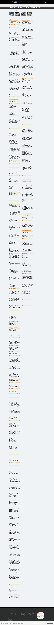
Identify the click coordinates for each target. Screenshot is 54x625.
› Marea (10, 221)
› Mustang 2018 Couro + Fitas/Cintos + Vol (14, 273)
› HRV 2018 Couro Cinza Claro (25, 111)
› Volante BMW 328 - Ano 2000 (13, 346)
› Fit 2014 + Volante (24, 100)
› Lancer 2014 (23, 262)
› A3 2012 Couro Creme (12, 107)
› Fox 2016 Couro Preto (12, 478)
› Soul (22, 201)
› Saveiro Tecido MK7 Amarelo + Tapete (14, 532)
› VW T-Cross (10, 592)
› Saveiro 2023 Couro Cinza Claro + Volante (14, 542)
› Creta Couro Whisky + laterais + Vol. (26, 136)
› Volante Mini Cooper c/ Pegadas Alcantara (14, 151)
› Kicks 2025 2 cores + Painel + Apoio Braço (27, 286)
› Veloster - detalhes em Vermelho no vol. (27, 167)
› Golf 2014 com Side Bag (12, 500)
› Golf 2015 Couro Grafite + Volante (13, 502)
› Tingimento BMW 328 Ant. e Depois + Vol (14, 402)
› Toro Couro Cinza (11, 240)
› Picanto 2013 (23, 200)
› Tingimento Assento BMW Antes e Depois (14, 149)
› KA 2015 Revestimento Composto (13, 271)
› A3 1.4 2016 (10, 112)
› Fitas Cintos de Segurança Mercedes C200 (14, 53)
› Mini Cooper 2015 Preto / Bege (13, 141)
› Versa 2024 (23, 294)
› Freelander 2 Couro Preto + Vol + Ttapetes (27, 225)
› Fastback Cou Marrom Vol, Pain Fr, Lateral (14, 212)
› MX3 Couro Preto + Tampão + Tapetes (26, 236)
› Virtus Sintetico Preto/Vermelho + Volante (14, 569)
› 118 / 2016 (10, 132)
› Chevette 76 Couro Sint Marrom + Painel (14, 67)
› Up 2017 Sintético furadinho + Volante (14, 579)
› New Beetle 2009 (11, 509)
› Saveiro (10, 530)
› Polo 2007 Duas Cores (12, 518)
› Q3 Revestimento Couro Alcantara (13, 121)
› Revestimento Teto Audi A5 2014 (13, 80)
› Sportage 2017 (24, 206)
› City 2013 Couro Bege (24, 89)
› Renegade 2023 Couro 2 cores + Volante (27, 194)
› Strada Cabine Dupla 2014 (12, 236)
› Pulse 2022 (10, 228)
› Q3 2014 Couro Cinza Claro (12, 119)
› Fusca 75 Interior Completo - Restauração (14, 482)
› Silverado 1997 (24, 44)
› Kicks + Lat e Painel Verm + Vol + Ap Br (27, 277)
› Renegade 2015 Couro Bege (25, 186)
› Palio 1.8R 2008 (11, 225)
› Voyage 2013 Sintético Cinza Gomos (13, 576)
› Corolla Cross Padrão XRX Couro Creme (14, 433)
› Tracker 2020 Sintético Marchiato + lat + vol (27, 60)
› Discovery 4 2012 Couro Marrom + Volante (27, 223)
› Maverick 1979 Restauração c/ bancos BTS (14, 34)
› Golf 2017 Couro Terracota (12, 503)
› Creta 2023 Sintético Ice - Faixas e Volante (27, 131)
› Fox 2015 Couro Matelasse (12, 477)
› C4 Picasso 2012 (11, 186)
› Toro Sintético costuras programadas (13, 248)
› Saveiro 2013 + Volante (12, 540)
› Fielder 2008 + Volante (12, 438)
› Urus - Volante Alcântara (25, 218)
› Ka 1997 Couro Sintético (12, 268)
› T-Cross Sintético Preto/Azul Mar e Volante (14, 546)
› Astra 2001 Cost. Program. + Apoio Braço (14, 289)
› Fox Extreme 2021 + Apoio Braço (13, 479)
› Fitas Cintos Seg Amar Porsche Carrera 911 (14, 334)
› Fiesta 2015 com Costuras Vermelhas (14, 261)
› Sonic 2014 (23, 46)
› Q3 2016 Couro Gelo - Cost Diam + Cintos (14, 120)
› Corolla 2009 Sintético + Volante (13, 426)
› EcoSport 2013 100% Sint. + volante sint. (14, 257)
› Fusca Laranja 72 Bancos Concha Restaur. (14, 481)
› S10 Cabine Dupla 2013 (25, 51)
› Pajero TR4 (23, 269)
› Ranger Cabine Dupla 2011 (12, 277)
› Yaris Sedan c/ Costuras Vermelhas (13, 449)
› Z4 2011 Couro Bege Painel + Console (14, 156)
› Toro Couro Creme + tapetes (12, 243)
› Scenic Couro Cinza (11, 377)
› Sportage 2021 (24, 209)
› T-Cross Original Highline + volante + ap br (14, 556)
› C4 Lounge (10, 187)
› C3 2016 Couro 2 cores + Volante (13, 178)
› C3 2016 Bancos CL (11, 182)
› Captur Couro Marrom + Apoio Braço (13, 359)
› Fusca (10, 480)
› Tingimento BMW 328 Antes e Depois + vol (14, 148)
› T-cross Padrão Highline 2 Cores (13, 547)
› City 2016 (23, 92)
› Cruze (10, 306)
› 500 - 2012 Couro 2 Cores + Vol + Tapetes (14, 206)
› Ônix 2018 (23, 34)
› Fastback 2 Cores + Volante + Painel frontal (14, 211)
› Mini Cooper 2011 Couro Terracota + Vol (14, 139)
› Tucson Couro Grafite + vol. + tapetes (26, 173)
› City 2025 (23, 93)
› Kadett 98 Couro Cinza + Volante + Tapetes (27, 24)
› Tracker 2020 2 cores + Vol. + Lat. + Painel (27, 65)
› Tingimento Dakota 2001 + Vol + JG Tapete (14, 413)
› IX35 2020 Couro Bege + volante (26, 161)
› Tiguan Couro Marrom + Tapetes (13, 567)
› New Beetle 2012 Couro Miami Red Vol (14, 511)
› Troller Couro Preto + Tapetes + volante (27, 196)
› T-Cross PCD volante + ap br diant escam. (14, 555)
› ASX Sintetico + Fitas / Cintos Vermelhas (27, 254)
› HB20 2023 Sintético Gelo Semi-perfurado (27, 154)
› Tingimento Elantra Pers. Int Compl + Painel (14, 406)
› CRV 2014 (23, 97)
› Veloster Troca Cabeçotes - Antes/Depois (14, 88)
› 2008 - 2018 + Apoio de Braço (13, 317)
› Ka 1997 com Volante (12, 269)
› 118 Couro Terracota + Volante (13, 133)
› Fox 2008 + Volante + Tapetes (13, 474)
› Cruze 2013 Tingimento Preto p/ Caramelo (14, 307)
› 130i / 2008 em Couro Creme (12, 135)
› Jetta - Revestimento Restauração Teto (14, 508)
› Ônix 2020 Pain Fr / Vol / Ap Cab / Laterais (27, 36)
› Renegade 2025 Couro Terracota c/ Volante (27, 195)
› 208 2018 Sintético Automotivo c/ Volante (14, 312)
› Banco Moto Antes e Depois (12, 324)
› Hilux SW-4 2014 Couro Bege (13, 441)
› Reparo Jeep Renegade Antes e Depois (14, 79)
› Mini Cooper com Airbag (12, 142)
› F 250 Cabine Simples (12, 285)
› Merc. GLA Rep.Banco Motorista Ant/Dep (14, 340)
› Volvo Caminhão (11, 589)
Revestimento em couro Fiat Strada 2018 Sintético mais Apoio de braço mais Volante (24, 7)
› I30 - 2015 (23, 158)
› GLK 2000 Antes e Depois (25, 245)
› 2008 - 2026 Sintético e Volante (13, 319)
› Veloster (23, 169)
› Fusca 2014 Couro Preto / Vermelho (13, 485)
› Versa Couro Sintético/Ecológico (26, 293)
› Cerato (23, 210)
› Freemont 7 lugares (11, 219)
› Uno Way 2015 (11, 249)
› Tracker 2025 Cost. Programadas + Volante (27, 67)
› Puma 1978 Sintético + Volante (13, 353)
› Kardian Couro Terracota (12, 367)
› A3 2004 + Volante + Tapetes (12, 106)
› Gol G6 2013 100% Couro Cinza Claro (14, 492)
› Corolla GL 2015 (11, 424)
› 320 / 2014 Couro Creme (12, 136)
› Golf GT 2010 (11, 497)
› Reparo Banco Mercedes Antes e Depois (14, 75)
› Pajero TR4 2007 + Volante (25, 270)
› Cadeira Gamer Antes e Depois (13, 38)
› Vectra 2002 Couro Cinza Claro (26, 72)
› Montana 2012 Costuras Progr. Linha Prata (27, 29)
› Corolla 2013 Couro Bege (12, 423)
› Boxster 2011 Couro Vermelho (13, 329)
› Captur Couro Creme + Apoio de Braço (14, 358)
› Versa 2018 (23, 292)
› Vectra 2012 (23, 75)
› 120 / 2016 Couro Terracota (12, 134)
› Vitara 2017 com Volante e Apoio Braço (14, 386)
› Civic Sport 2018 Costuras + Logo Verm (27, 86)
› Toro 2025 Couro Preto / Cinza (13, 247)
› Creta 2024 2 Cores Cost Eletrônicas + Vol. (27, 130)
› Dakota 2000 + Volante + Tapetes (13, 194)
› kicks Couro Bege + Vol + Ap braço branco (27, 279)
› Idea (9, 222)
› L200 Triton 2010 (24, 263)
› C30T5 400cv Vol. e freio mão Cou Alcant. (14, 597)
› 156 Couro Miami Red (12, 101)
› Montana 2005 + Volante (25, 28)
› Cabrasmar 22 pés (11, 25)
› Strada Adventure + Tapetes (12, 234)
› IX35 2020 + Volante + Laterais (26, 162)
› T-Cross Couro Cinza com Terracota (13, 553)
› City (22, 87)
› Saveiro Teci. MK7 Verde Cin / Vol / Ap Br (14, 531)
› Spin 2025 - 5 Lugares (24, 50)
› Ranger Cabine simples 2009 (12, 276)
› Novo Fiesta (10, 262)
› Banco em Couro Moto (12, 323)
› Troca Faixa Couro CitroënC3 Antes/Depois (14, 81)
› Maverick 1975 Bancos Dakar (13, 33)
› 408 (9, 315)
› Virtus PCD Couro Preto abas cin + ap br (14, 570)
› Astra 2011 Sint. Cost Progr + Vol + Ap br (14, 291)
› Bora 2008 (10, 470)
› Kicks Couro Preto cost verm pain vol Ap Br (27, 278)
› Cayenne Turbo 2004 (11, 331)
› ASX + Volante (23, 255)
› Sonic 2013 (23, 45)
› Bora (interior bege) (11, 471)
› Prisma (23, 42)
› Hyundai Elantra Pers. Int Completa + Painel (14, 72)
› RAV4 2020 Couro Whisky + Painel (13, 447)
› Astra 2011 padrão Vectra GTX (13, 292)
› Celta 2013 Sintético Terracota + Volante (14, 299)
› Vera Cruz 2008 (24, 170)
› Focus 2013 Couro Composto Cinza (13, 265)
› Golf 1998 (10, 494)
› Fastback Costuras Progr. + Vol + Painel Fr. (14, 213)
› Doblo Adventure (11, 218)
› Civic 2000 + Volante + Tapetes (26, 80)
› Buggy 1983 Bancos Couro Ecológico (13, 63)
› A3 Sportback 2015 (11, 111)
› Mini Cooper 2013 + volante (12, 140)
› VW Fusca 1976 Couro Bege (12, 93)
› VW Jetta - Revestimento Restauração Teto (14, 94)
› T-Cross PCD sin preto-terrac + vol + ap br (14, 554)
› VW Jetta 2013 (11, 591)
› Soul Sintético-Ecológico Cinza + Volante (27, 202)
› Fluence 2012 (11, 365)
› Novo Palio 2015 (11, 233)
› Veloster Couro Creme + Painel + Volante (27, 168)
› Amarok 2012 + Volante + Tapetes (13, 467)
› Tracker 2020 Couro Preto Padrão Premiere (27, 66)
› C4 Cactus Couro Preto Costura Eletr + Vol (14, 180)
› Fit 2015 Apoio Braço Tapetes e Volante (27, 103)
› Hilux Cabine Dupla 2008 (12, 440)
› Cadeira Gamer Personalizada (13, 39)
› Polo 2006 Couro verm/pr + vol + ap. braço (14, 517)
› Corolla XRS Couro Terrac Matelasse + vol (14, 430)
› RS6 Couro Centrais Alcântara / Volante (14, 123)
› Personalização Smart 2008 (25, 248)
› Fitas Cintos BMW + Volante (12, 50)
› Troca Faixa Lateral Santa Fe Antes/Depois (27, 165)
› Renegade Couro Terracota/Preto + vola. (27, 185)
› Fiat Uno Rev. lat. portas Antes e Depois (14, 65)
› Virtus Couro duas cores (12, 568)
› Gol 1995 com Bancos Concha (13, 489)
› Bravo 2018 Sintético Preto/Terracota (13, 210)
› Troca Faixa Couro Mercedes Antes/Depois (14, 82)
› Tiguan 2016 (10, 564)
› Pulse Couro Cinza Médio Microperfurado (14, 226)
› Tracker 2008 (23, 57)
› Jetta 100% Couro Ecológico (12, 507)
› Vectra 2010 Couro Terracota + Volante (27, 74)
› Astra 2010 (10, 290)
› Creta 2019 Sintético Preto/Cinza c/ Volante (27, 128)
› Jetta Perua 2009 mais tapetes (13, 504)
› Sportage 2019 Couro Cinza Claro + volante (27, 208)
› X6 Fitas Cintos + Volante (12, 155)
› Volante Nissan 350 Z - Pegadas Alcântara (14, 347)
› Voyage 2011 (10, 575)
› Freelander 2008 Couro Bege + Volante (27, 224)
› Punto (10, 229)
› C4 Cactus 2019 (11, 185)
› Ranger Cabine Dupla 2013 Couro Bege (14, 278)
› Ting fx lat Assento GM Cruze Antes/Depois (14, 66)
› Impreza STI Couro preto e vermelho (13, 380)
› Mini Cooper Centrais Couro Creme (13, 143)
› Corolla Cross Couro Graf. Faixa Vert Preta (14, 431)
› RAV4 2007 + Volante (11, 445)
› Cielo (9, 169)
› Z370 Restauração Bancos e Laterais (26, 297)
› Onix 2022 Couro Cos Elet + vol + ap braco (27, 38)
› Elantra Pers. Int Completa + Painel (26, 145)
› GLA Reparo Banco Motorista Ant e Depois (27, 244)
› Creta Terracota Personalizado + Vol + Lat (27, 143)
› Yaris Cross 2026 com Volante (13, 452)
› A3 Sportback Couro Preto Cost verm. (14, 115)
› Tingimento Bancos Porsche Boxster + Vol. (14, 86)
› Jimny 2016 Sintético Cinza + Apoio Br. (14, 384)
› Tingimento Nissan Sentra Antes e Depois (14, 412)
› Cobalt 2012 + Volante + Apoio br (13, 300)
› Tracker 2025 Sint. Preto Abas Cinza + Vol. (27, 68)
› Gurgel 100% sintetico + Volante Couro (14, 71)
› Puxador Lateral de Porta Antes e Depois (14, 83)
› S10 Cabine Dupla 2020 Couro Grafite (26, 53)
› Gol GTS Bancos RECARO (12, 496)
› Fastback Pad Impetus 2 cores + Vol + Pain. (14, 214)
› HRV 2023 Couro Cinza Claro (25, 117)
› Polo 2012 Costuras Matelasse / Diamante (14, 519)
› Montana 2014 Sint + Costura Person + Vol (27, 30)
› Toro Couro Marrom (11, 244)
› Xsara (10, 190)
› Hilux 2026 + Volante (11, 439)
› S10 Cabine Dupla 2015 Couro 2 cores (27, 52)
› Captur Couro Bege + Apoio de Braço (13, 357)
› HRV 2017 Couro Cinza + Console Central (27, 108)
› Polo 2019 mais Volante (12, 524)
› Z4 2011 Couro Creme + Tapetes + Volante (14, 157)
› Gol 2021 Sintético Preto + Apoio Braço (14, 493)
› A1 (9, 104)
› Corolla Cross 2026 (11, 434)
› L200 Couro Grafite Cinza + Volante (26, 265)
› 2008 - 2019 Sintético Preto (12, 318)
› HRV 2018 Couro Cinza (25, 110)
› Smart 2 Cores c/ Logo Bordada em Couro (14, 390)
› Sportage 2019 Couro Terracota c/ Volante (27, 207)
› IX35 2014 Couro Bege (25, 160)
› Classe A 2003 (23, 241)
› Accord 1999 (23, 79)
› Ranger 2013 (10, 279)
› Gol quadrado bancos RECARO (13, 487)
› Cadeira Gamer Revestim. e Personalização (14, 40)
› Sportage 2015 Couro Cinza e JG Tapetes (27, 205)
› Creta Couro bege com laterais (26, 139)
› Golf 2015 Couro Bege (12, 501)
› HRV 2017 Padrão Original (25, 109)
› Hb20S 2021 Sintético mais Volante (26, 147)
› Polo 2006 (10, 516)
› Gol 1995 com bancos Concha (13, 31)
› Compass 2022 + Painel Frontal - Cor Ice (27, 181)
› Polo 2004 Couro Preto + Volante (13, 515)
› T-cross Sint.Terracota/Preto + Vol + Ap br (14, 549)
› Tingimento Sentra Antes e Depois (26, 291)
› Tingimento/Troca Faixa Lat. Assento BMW (14, 150)
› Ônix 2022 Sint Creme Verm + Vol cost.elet (27, 37)
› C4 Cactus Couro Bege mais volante (13, 181)
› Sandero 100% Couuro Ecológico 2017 (14, 376)
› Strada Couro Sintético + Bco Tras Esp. (14, 235)
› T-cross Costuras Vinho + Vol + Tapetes (14, 548)
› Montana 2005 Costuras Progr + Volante (27, 27)
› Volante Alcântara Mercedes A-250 (26, 251)
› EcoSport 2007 (11, 254)
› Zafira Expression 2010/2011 (25, 76)
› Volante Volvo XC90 (11, 349)
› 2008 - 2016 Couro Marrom (12, 316)
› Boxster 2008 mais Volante (12, 330)
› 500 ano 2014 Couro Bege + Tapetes (13, 207)
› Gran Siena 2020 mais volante (13, 220)
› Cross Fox (10, 472)
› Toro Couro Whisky (11, 241)
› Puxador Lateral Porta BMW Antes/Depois (14, 147)
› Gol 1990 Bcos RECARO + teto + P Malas (14, 488)
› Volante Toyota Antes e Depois (13, 343)
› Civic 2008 (23, 81)
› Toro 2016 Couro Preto (12, 242)
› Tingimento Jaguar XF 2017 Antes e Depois (14, 409)
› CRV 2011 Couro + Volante (25, 96)
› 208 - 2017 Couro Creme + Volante (26, 309)
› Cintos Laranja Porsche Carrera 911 (13, 47)
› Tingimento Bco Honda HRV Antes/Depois (14, 414)
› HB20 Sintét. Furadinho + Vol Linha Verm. (27, 146)
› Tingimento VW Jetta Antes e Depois (13, 418)
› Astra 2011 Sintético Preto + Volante (13, 293)
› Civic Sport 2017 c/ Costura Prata (26, 85)
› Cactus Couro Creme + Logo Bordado (14, 179)
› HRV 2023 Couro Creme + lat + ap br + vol (27, 116)
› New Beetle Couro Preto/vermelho (13, 512)
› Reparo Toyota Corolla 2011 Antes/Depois (14, 341)
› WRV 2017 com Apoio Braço (25, 122)
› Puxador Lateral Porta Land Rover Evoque (27, 226)
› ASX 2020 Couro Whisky (25, 257)
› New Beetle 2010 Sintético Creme (13, 510)
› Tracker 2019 (23, 59)
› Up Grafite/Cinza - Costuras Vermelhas (14, 577)
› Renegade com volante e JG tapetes (26, 192)
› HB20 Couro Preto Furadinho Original (26, 152)
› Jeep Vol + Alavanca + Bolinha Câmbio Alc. (14, 588)
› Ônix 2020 (23, 35)
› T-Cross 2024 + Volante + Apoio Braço (14, 561)
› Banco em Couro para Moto (12, 322)
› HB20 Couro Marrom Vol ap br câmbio (26, 153)
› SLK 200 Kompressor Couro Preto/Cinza (27, 250)
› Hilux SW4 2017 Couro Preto (12, 442)
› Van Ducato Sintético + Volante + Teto (14, 251)
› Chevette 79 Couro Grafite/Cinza (13, 68)
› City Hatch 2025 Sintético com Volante (26, 95)
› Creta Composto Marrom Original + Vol (27, 138)
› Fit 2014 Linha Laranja (25, 101)
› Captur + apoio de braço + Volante (13, 360)
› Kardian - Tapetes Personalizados (13, 369)
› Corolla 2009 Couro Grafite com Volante (14, 425)
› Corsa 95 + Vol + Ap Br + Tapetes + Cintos (14, 304)
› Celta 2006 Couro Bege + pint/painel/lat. (14, 298)
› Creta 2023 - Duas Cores (25, 132)
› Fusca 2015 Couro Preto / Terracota (13, 486)
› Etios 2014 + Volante (11, 437)
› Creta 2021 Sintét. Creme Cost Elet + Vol (27, 129)
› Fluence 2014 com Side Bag (12, 366)
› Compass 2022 (24, 182)
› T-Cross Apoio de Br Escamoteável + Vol (14, 560)
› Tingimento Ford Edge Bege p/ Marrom (14, 283)
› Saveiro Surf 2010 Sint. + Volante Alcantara (14, 538)
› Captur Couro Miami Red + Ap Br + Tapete (14, 361)
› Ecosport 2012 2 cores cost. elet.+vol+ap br (14, 256)
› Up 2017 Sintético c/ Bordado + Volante (14, 578)
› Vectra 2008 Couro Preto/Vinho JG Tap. (27, 73)
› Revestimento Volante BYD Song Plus (14, 161)
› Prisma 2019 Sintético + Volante (26, 43)
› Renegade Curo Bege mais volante (26, 187)
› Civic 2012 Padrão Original (25, 82)
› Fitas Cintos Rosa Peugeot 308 (13, 51)
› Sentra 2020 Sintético (24, 290)
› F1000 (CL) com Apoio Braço (12, 286)
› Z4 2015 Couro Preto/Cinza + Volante (14, 158)
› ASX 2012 (23, 256)
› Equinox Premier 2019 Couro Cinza (26, 23)
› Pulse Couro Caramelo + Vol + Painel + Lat (14, 227)
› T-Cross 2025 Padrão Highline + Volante (14, 563)
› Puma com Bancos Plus (12, 35)
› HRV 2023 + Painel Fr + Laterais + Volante (27, 118)
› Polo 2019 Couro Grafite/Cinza (13, 525)
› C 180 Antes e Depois (24, 242)
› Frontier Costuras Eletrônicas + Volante (27, 276)
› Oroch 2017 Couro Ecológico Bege (13, 374)
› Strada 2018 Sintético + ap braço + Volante (14, 237)
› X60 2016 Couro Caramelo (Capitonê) (26, 233)
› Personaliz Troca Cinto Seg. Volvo (13, 598)
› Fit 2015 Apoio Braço (24, 102)
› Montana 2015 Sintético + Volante (26, 31)
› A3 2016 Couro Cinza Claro (12, 113)
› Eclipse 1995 (23, 258)
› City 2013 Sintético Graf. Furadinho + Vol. (27, 88)
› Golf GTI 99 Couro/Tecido (12, 495)
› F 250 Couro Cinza (11, 284)
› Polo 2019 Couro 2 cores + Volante (13, 523)
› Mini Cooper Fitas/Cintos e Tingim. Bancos (14, 54)
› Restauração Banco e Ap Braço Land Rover (14, 74)
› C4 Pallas (10, 188)
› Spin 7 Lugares (24, 49)
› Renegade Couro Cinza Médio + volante (27, 188)
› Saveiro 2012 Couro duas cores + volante (14, 539)
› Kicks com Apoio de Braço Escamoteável (27, 283)
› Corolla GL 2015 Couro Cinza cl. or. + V (14, 427)
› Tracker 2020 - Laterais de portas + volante (27, 61)
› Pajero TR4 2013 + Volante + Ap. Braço (27, 271)
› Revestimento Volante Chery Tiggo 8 (13, 172)
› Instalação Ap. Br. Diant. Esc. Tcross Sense (14, 22)
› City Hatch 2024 (24, 94)
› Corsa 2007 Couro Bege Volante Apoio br (14, 305)
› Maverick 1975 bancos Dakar (12, 272)
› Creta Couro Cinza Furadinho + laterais (27, 137)
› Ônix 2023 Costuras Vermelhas (26, 39)
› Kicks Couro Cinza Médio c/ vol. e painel (27, 285)
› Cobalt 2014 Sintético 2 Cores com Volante (14, 301)
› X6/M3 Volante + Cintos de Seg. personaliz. (14, 154)
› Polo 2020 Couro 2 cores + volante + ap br (14, 527)
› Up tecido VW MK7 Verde (12, 582)
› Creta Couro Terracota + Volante (26, 140)
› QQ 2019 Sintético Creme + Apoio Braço (14, 173)
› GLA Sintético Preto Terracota (25, 243)
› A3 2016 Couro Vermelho (12, 114)
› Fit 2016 (23, 104)
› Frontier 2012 (23, 275)
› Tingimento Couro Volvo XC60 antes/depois (14, 417)
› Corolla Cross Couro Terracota (13, 432)
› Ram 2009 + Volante (11, 198)
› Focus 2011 (10, 264)
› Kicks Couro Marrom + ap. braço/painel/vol (27, 284)
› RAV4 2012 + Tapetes (12, 446)
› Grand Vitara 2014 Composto (13, 385)
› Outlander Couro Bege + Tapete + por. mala (27, 266)
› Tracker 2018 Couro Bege (25, 58)
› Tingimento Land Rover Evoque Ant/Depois (14, 87)
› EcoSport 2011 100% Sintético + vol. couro (14, 255)
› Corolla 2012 (10, 422)
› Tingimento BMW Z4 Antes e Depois (13, 403)
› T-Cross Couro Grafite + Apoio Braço (13, 552)
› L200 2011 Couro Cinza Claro (25, 264)
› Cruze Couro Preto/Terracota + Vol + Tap (14, 308)
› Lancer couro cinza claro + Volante (26, 261)
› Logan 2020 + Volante (12, 373)
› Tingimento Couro (11, 399)
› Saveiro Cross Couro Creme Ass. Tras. (14, 537)
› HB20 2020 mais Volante (25, 151)
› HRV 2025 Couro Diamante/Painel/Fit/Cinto (27, 119)
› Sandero (10, 375)
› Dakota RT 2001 (11, 195)
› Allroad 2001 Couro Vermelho (13, 105)
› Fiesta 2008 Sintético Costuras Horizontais (14, 263)
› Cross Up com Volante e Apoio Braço (13, 473)
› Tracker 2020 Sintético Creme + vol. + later (27, 64)
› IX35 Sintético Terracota (25, 159)
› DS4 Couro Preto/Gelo (12, 189)
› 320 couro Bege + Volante (25, 232)
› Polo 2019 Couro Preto (12, 526)
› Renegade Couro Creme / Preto (26, 189)
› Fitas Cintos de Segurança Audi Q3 (13, 52)
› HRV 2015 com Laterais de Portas (26, 107)
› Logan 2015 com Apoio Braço (13, 372)
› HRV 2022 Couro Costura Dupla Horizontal (27, 115)
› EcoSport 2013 (11, 258)
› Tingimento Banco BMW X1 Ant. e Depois (14, 404)
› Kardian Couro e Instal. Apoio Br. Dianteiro (14, 368)
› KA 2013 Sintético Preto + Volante (13, 270)
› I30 (22, 155)
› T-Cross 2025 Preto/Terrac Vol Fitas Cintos (14, 562)
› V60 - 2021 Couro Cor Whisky (13, 596)
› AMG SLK (23, 240)
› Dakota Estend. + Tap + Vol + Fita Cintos (14, 193)
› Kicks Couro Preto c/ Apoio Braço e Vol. (27, 282)
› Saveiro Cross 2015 (11, 541)
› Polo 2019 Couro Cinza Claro (12, 522)
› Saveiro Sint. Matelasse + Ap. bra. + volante (14, 533)
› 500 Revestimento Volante (12, 205)
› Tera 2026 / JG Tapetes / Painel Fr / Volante (14, 545)
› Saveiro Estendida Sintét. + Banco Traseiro (14, 534)
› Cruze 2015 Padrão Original (25, 22)
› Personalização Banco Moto (12, 325)
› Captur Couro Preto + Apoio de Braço (14, 362)
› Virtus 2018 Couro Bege (12, 571)
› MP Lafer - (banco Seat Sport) (13, 32)
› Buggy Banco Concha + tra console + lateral (14, 64)
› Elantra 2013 (23, 144)
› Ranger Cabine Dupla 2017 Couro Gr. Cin (14, 280)
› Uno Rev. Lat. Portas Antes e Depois (13, 250)
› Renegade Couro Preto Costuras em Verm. (27, 193)
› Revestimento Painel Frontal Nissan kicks (27, 303)
